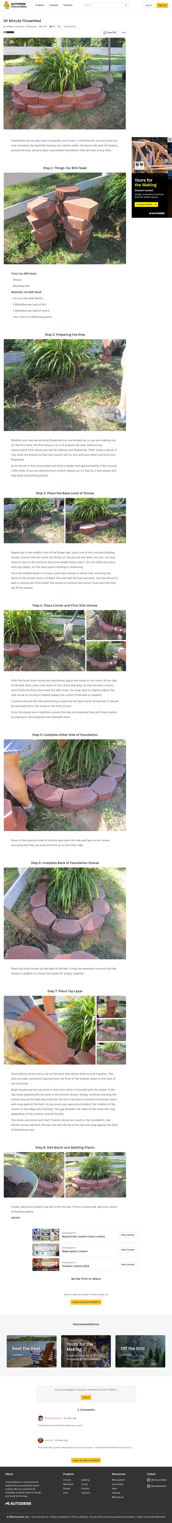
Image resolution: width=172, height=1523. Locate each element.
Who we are (118, 1497)
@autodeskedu (158, 1486)
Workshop (68, 1484)
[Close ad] (169, 139)
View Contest (127, 1235)
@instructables (159, 1479)
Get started (117, 1484)
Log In (149, 5)
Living (84, 1484)
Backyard (32, 26)
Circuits (67, 1479)
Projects (40, 5)
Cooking (85, 1479)
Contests (53, 5)
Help (114, 1488)
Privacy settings (79, 1516)
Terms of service (40, 1516)
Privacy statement (60, 1516)
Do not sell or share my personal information (112, 1516)
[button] (124, 32)
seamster (49, 1440)
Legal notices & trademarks (151, 1516)
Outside (20, 26)
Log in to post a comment (86, 1460)
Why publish (118, 1479)
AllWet (9, 26)
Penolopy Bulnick (53, 1418)
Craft (65, 1492)
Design (66, 1488)
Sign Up (162, 5)
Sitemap (116, 1492)
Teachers (67, 5)
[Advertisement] (152, 177)
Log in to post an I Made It (86, 1302)
